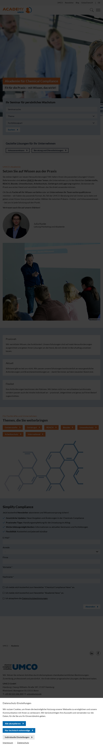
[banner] (51, 373)
